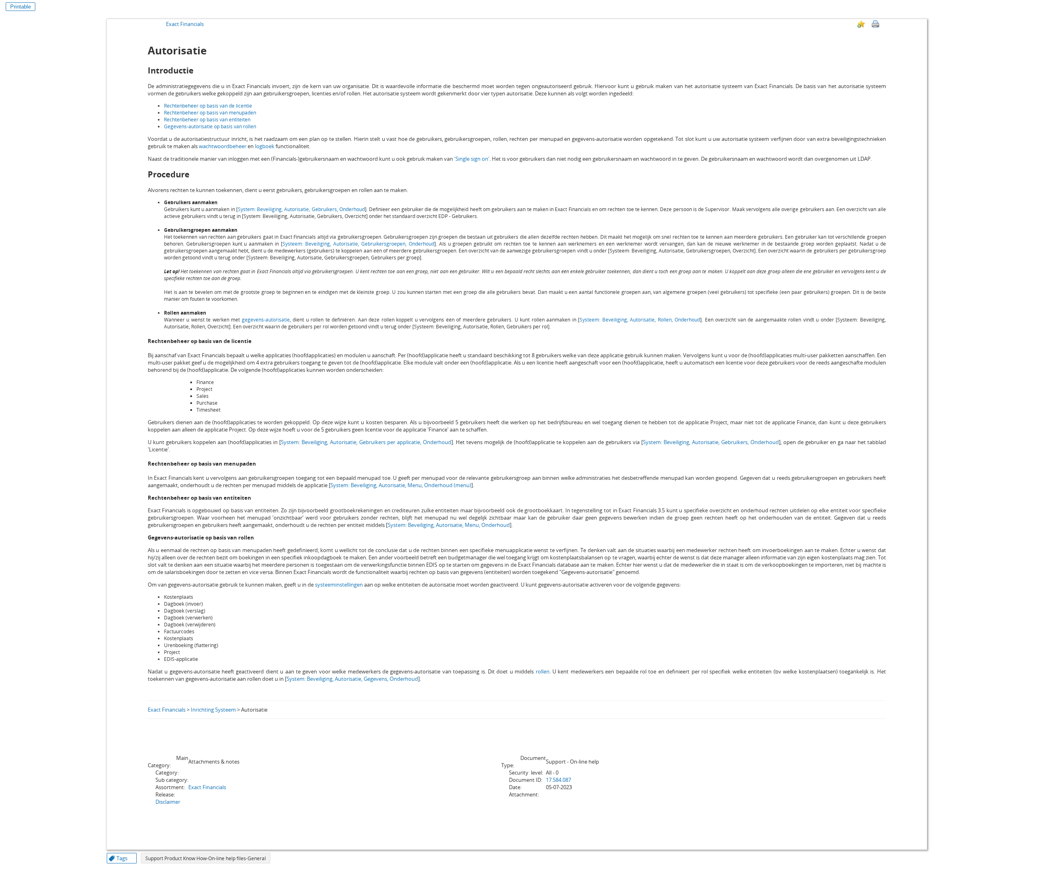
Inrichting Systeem (213, 709)
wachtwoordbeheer (222, 146)
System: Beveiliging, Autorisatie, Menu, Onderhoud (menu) (400, 485)
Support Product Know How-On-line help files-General (205, 858)
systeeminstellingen (339, 584)
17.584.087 (558, 779)
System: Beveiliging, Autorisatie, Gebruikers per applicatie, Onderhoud (366, 442)
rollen (543, 671)
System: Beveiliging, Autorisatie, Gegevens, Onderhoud (352, 678)
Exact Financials (185, 24)
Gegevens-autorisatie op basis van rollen (210, 126)
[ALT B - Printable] (875, 24)
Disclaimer (167, 801)
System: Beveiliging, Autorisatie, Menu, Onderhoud (449, 525)
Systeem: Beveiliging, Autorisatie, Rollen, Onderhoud (640, 319)
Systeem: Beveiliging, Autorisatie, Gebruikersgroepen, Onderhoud (358, 243)
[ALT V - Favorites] (861, 24)
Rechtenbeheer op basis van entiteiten (207, 119)
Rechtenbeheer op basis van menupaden (210, 112)
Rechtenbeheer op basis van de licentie (208, 105)
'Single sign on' (471, 158)
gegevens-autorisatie (266, 319)
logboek (264, 146)
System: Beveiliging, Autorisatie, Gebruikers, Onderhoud (301, 209)
